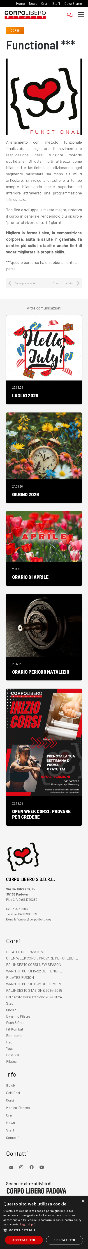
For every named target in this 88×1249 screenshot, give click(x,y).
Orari (9, 1115)
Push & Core (15, 1022)
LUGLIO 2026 (25, 395)
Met (9, 1042)
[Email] (11, 1167)
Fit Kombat (14, 1029)
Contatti (12, 1137)
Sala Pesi (13, 1092)
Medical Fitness (18, 1107)
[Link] (25, 14)
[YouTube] (42, 1167)
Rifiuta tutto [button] (64, 1240)
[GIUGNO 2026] (44, 415)
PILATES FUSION (20, 977)
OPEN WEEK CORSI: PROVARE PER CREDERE (41, 814)
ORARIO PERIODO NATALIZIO (40, 672)
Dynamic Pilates (18, 1016)
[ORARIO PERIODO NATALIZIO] (44, 597)
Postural (12, 1055)
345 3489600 (22, 909)
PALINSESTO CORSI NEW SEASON (33, 964)
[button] (44, 1230)
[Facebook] (31, 1167)
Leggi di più (27, 1224)
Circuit (11, 1010)
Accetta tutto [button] (23, 1240)
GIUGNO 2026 (25, 494)
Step (10, 1003)
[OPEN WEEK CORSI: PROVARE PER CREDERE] (44, 691)
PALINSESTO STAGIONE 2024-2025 (34, 990)
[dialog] (44, 1222)
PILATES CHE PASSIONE (26, 952)
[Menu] (80, 14)
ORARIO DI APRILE (30, 577)
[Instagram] (21, 1167)
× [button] (83, 1201)
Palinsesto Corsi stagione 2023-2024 (34, 997)
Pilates (11, 1061)
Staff (10, 1130)
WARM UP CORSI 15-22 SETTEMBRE (34, 971)
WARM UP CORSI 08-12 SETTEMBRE (34, 984)
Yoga (10, 1048)
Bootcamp (14, 1035)
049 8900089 (27, 914)
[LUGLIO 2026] (44, 318)
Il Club (10, 1085)
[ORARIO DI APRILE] (44, 514)
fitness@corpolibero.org (34, 919)
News (10, 1122)
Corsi (10, 1100)
